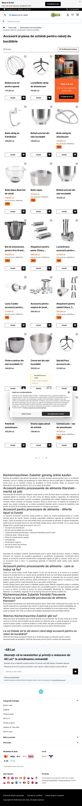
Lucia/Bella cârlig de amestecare (39, 84)
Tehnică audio (8, 714)
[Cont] (68, 15)
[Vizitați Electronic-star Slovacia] (28, 778)
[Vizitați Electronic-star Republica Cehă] (32, 778)
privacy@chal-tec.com (58, 680)
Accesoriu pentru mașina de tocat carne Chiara (39, 305)
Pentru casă (12, 27)
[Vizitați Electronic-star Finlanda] (20, 782)
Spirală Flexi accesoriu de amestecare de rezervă (64, 362)
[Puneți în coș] (24, 98)
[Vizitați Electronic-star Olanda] (28, 782)
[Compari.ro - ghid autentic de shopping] (55, 15)
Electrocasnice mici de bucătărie (31, 27)
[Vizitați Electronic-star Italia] (20, 778)
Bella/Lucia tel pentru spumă (12, 84)
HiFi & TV (6, 718)
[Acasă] (5, 27)
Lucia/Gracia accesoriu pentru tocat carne (65, 248)
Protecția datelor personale (13, 795)
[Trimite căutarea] (3, 21)
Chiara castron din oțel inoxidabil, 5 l (14, 362)
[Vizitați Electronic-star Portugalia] (32, 782)
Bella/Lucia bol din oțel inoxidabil (40, 135)
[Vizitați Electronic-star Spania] (24, 778)
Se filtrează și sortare (69, 49)
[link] (15, 67)
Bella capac (36, 190)
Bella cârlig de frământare (12, 135)
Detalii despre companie (54, 795)
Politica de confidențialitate (11, 677)
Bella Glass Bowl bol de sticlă (15, 192)
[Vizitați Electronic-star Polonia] (4, 782)
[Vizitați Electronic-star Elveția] (12, 778)
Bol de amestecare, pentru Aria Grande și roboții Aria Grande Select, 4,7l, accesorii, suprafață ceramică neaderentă (15, 248)
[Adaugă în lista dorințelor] (25, 57)
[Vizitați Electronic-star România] (8, 782)
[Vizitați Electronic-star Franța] (16, 778)
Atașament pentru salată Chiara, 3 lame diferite (65, 305)
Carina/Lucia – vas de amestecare (65, 425)
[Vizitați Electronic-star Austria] (8, 778)
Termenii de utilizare (64, 780)
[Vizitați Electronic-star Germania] (4, 778)
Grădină (6, 710)
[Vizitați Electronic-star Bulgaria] (12, 782)
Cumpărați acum (53, 4)
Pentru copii (7, 732)
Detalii (12, 98)
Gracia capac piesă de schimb (40, 425)
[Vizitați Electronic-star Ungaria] (36, 778)
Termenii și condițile (34, 795)
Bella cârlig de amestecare (63, 135)
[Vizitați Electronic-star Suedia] (16, 782)
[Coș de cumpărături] (77, 15)
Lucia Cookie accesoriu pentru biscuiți (13, 305)
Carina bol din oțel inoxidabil (40, 362)
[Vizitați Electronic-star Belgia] (24, 782)
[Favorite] (72, 15)
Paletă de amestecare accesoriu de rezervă (11, 425)
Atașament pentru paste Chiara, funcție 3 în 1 (40, 248)
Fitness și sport (9, 723)
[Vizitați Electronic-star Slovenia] (36, 782)
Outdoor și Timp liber (11, 727)
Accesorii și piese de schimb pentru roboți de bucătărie (21, 30)
